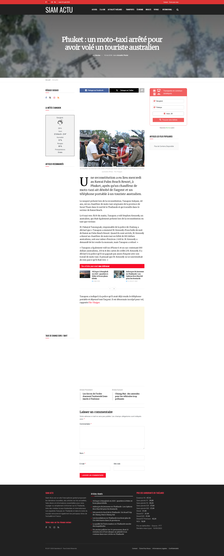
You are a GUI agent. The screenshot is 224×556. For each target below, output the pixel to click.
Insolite (148, 9)
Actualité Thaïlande (115, 9)
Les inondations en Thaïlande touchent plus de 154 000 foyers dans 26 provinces (112, 519)
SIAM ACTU (59, 9)
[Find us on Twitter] (49, 2)
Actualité (120, 55)
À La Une (102, 9)
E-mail (83, 464)
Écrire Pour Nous (144, 548)
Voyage (156, 9)
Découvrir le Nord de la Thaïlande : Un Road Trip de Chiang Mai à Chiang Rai (112, 513)
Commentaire (86, 424)
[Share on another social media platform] (141, 90)
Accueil (94, 9)
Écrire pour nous (173, 2)
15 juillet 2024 (132, 281)
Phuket (126, 55)
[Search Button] (177, 9)
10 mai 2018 (108, 55)
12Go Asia (168, 127)
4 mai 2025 (96, 281)
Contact (166, 2)
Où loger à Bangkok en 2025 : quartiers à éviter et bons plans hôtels (100, 275)
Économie (140, 9)
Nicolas (97, 55)
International (167, 9)
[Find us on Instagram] (52, 2)
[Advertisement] (112, 113)
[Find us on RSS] (55, 2)
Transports (130, 9)
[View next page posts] (114, 288)
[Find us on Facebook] (46, 97)
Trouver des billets (169, 120)
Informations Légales (159, 548)
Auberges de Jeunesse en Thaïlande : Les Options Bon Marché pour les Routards (135, 275)
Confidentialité (173, 548)
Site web (117, 464)
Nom (82, 453)
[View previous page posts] (110, 288)
